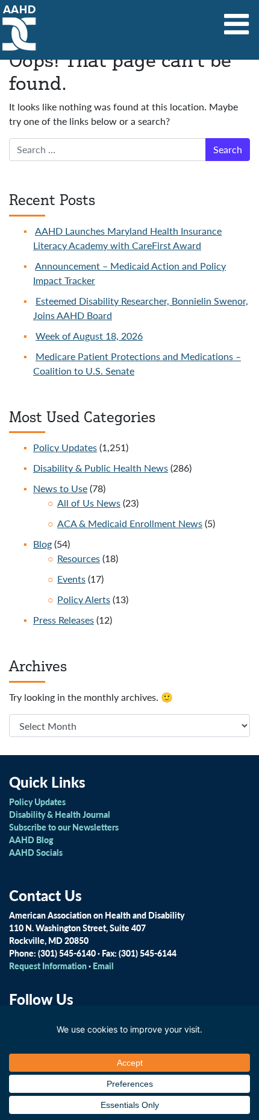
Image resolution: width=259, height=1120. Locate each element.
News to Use (60, 488)
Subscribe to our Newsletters (64, 827)
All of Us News (88, 503)
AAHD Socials (36, 852)
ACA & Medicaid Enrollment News (129, 523)
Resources (78, 558)
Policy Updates (65, 447)
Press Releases (63, 620)
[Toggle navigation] (236, 20)
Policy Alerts (83, 599)
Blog (42, 544)
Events (71, 579)
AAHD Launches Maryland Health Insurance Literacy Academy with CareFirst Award (127, 238)
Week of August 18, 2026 (89, 336)
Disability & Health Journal (59, 814)
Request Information (48, 966)
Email (103, 966)
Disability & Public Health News (100, 468)
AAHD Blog (31, 840)
